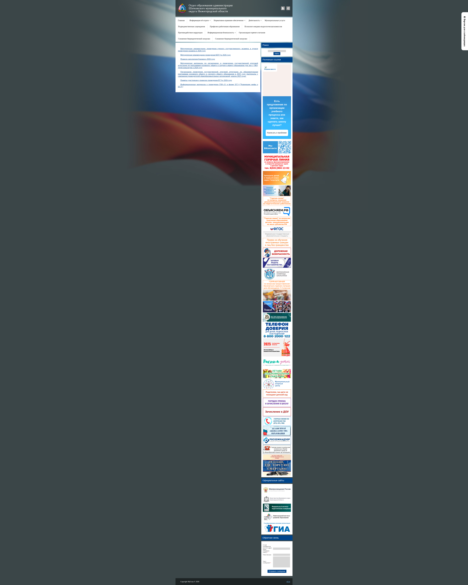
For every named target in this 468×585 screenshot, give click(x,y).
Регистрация (283, 8)
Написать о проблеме (277, 133)
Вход (288, 8)
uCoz (288, 582)
